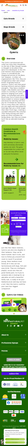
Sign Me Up (18, 226)
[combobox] (12, 220)
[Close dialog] (26, 211)
